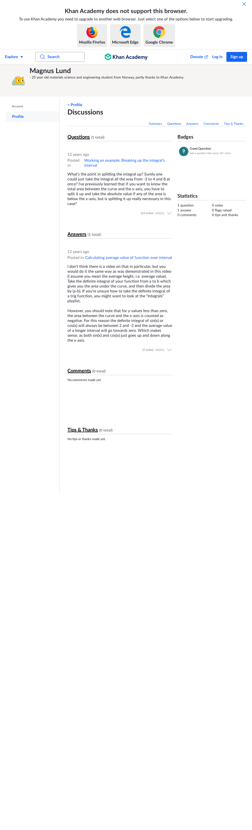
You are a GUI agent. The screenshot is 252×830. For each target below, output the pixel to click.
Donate (196, 57)
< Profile (74, 105)
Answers (192, 124)
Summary (155, 124)
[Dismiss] (244, 4)
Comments (211, 124)
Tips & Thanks (234, 124)
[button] (18, 80)
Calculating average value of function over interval (128, 258)
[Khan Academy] (126, 56)
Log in (217, 57)
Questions (174, 124)
